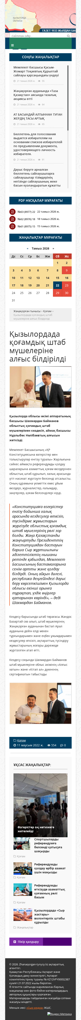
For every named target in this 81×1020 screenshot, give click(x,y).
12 (30, 278)
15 (57, 278)
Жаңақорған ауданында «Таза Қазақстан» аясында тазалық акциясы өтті (36, 95)
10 (13, 278)
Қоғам (21, 740)
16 (66, 278)
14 (47, 278)
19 (30, 285)
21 (47, 285)
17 (13, 285)
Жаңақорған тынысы (56, 18)
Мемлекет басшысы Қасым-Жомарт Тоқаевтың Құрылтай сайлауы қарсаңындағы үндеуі (36, 71)
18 (21, 285)
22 (57, 285)
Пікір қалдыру (28, 942)
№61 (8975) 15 (26, 226)
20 (38, 285)
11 (21, 278)
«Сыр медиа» (34, 1008)
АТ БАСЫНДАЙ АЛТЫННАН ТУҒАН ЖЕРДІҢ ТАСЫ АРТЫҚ (38, 116)
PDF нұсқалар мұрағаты (40, 200)
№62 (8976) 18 (26, 219)
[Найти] (68, 36)
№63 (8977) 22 (26, 212)
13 (38, 278)
